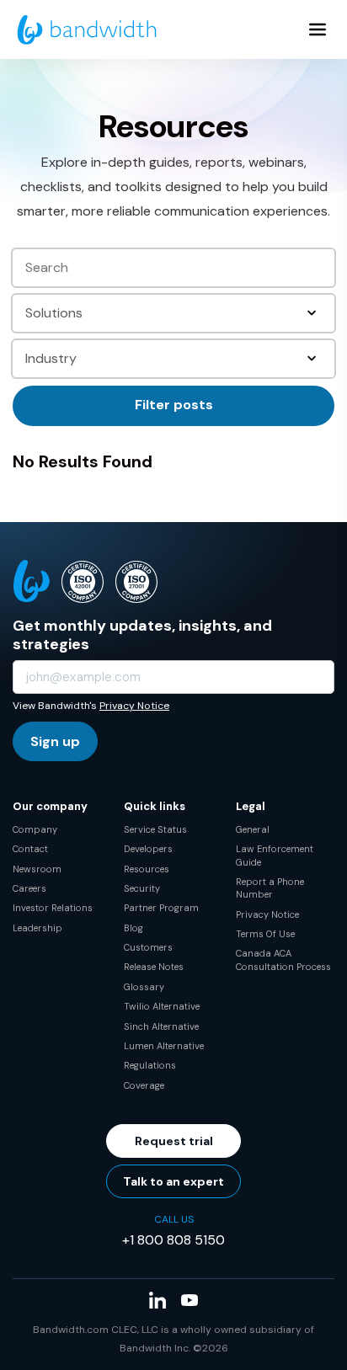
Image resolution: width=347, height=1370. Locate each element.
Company (35, 829)
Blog (133, 928)
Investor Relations (53, 908)
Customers (148, 947)
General (253, 829)
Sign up (55, 741)
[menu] (317, 29)
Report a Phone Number (270, 888)
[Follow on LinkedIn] (157, 1300)
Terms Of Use (265, 934)
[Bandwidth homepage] (87, 30)
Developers (148, 849)
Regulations (150, 1065)
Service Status (155, 829)
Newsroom (37, 869)
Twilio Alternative (162, 1006)
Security (142, 888)
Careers (29, 888)
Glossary (144, 987)
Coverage (144, 1085)
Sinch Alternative (161, 1026)
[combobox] (174, 313)
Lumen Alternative (164, 1046)
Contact (30, 849)
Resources (146, 869)
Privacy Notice (134, 705)
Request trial (174, 1141)
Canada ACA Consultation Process (283, 959)
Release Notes (154, 967)
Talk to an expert (173, 1181)
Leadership (37, 928)
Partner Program (161, 908)
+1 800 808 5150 (173, 1240)
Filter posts (174, 404)
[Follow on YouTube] (189, 1300)
